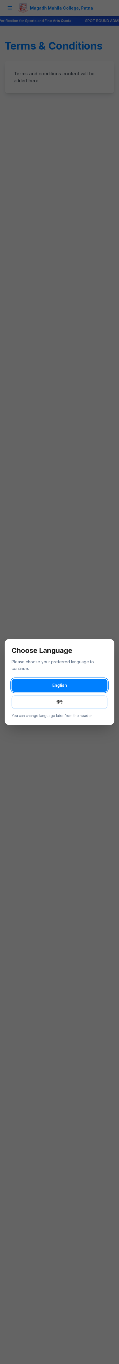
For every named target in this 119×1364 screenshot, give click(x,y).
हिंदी (59, 702)
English (59, 685)
